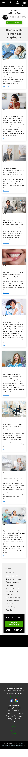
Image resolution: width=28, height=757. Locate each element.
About (14, 726)
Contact (14, 731)
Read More (6, 86)
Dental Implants (11, 594)
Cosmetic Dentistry (13, 601)
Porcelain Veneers (12, 582)
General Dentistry (12, 576)
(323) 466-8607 (14, 12)
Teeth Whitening (12, 607)
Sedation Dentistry (12, 588)
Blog (14, 733)
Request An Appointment (14, 22)
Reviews (14, 729)
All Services (10, 573)
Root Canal (10, 610)
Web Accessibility (20, 745)
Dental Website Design (10, 747)
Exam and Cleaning (13, 598)
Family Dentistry (12, 591)
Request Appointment (14, 624)
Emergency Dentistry (13, 579)
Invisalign (9, 585)
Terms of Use (12, 745)
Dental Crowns (11, 604)
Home (14, 724)
